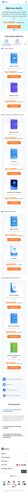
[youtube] (17, 465)
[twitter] (20, 465)
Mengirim (24, 471)
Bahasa (14, 476)
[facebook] (25, 465)
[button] (14, 29)
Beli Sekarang (14, 27)
